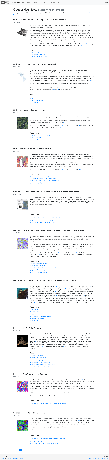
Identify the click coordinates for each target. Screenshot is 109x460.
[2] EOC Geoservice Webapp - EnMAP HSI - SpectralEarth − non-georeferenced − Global (49, 440)
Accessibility (16, 458)
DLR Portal (91, 458)
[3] (81, 45)
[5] (80, 169)
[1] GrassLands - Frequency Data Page (38, 263)
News (18, 2)
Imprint (3, 458)
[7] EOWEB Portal (34, 320)
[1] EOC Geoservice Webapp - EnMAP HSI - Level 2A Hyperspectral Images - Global (48, 438)
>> (38, 450)
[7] (34, 302)
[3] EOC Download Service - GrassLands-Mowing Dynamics (43, 267)
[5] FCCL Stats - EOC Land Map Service (38, 183)
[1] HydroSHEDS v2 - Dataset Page (37, 97)
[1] (66, 44)
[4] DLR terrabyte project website (37, 360)
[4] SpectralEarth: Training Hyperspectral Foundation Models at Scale (45, 443)
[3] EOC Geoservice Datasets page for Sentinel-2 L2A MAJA (42, 220)
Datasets (29, 2)
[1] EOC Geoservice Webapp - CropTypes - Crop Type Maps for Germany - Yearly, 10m (48, 403)
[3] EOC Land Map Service (35, 139)
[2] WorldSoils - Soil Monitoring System (38, 357)
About (14, 2)
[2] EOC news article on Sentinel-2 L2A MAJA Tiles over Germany (44, 219)
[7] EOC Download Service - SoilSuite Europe (39, 366)
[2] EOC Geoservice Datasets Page (37, 54)
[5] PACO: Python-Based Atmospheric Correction (40, 316)
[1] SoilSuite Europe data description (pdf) (39, 355)
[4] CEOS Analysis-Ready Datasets (37, 315)
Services (23, 2)
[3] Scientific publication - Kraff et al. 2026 (39, 56)
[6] (39, 254)
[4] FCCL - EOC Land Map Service (37, 182)
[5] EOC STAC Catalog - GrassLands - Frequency (40, 270)
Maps (36, 2)
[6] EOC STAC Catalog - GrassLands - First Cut (40, 272)
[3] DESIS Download (34, 313)
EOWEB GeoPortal (104, 458)
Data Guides (55, 2)
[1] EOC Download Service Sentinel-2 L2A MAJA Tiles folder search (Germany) (46, 217)
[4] (58, 90)
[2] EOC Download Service (35, 98)
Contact (21, 458)
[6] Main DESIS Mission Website (37, 318)
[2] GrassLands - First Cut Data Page (38, 265)
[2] (86, 44)
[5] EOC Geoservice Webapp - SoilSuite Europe (40, 362)
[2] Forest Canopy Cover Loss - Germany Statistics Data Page (43, 178)
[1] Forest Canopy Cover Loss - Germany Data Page (41, 176)
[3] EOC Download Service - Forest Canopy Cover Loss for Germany (44, 180)
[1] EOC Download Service (35, 52)
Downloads (45, 2)
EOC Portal (96, 458)
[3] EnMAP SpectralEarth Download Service (39, 441)
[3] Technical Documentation (36, 100)
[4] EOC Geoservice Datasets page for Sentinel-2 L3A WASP (43, 222)
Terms (11, 458)
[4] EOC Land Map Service (35, 269)
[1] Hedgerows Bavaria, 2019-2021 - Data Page (40, 135)
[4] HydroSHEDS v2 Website (36, 102)
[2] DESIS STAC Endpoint (35, 311)
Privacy (7, 458)
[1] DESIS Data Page (34, 309)
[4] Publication (33, 141)
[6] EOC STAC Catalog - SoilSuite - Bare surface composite (42, 364)
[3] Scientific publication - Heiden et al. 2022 (39, 359)
